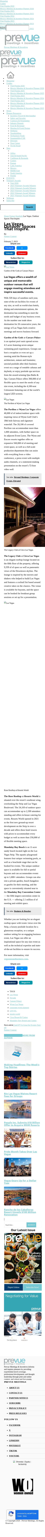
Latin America (16, 166)
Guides (3, 4)
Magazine (4, 1)
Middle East (15, 171)
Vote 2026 (14, 183)
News (8, 111)
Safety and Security (18, 118)
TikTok (13, 1451)
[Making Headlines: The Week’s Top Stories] (17, 1060)
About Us (14, 1388)
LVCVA (13, 1011)
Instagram (15, 1435)
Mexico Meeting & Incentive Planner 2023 (17, 24)
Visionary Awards (13, 181)
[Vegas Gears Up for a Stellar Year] (17, 1176)
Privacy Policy (17, 1408)
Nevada (13, 998)
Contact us (15, 1393)
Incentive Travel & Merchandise (23, 116)
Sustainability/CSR (17, 138)
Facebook (14, 1425)
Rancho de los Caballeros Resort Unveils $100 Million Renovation (20, 1212)
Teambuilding (15, 133)
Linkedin (14, 1440)
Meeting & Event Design (20, 128)
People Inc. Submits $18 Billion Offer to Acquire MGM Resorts (22, 1124)
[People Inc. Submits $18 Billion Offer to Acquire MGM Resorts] (17, 1118)
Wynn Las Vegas (16, 1004)
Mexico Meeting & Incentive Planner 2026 (17, 9)
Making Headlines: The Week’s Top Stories (21, 1066)
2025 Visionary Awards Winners (23, 186)
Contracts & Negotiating (20, 121)
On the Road (15, 146)
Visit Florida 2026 (7, 6)
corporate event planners (19, 1008)
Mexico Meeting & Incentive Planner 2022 (27, 108)
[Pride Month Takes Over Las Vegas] (17, 1147)
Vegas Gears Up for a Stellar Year (20, 1182)
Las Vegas (14, 995)
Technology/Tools (17, 136)
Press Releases (18, 1413)
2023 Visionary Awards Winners (23, 191)
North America (16, 173)
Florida (13, 176)
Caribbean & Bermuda (19, 158)
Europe (13, 163)
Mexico (13, 168)
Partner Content (10, 236)
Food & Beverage (17, 126)
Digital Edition (13, 1287)
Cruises (13, 161)
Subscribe (10, 201)
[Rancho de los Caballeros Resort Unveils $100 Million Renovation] (17, 1205)
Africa (12, 153)
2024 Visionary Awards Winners (23, 188)
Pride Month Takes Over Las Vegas (20, 1153)
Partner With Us (18, 1398)
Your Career (15, 143)
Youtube (14, 1456)
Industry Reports (16, 123)
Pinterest (15, 1446)
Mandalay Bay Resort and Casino (23, 1021)
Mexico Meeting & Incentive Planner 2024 (17, 19)
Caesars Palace (16, 1001)
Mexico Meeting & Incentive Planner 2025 (17, 14)
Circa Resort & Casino (19, 1017)
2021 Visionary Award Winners (22, 196)
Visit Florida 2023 (7, 21)
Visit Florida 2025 (7, 11)
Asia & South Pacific (18, 156)
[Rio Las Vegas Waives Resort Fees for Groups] (17, 1089)
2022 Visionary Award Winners (22, 193)
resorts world (15, 1014)
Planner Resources (13, 113)
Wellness (13, 131)
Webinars (10, 198)
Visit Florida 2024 (7, 16)
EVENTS (10, 178)
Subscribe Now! (32, 1287)
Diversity (14, 141)
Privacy (19, 1516)
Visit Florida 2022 (17, 106)
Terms (25, 1516)
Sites (8, 148)
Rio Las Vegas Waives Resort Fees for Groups (20, 1095)
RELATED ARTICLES (13, 1035)
